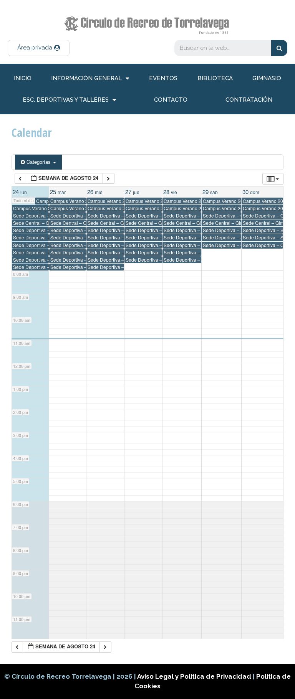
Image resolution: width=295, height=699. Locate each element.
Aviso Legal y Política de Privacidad (195, 676)
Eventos (163, 78)
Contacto (170, 99)
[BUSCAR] (279, 48)
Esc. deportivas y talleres (66, 99)
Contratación (248, 99)
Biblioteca (215, 78)
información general (86, 78)
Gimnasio (266, 78)
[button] (39, 48)
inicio (22, 78)
